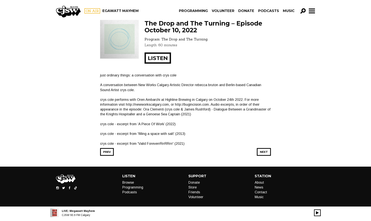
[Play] (317, 212)
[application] (317, 212)
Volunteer (223, 11)
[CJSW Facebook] (69, 188)
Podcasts (268, 11)
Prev (107, 152)
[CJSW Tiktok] (75, 188)
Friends (194, 192)
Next (264, 152)
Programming (193, 11)
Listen (158, 58)
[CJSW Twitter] (63, 188)
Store (192, 187)
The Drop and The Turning (184, 39)
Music (288, 11)
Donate (246, 11)
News (259, 187)
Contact (261, 192)
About (259, 182)
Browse (128, 182)
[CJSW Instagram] (57, 188)
